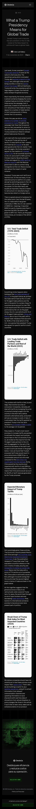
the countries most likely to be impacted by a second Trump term (18, 557)
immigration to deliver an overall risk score (17, 568)
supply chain (17, 684)
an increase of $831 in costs (21, 424)
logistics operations (11, 689)
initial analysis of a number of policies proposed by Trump (15, 121)
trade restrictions (18, 598)
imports (18, 145)
